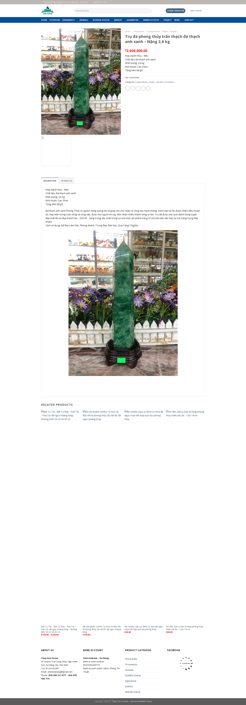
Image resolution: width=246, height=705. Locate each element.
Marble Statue (151, 20)
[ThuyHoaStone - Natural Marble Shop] (55, 10)
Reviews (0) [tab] (66, 180)
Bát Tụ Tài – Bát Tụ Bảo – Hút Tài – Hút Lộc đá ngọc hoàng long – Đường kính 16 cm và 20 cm (59, 629)
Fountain (55, 20)
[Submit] (148, 10)
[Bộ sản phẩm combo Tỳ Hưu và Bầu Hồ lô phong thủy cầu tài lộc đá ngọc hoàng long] (102, 516)
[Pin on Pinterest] (143, 88)
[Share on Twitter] (133, 88)
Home (128, 31)
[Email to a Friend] (138, 88)
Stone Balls (131, 658)
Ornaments (68, 20)
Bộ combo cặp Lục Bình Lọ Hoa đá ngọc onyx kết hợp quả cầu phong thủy (143, 628)
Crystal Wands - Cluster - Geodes (162, 31)
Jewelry (118, 20)
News (177, 20)
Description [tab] (49, 180)
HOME (44, 20)
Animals (83, 20)
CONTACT (189, 20)
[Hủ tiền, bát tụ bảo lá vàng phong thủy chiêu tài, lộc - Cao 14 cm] (185, 516)
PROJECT (168, 20)
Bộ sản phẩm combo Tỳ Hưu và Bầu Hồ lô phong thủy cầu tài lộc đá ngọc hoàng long (102, 629)
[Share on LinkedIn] (148, 88)
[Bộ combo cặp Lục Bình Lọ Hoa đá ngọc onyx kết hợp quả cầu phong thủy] (143, 516)
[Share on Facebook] (127, 88)
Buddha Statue (101, 20)
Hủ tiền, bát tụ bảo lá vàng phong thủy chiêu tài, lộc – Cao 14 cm (184, 628)
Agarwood (132, 20)
